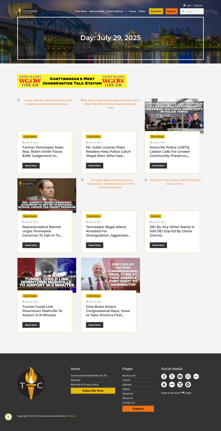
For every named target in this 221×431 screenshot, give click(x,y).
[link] (8, 416)
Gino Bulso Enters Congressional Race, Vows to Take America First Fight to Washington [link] (108, 313)
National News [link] (96, 11)
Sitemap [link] (71, 415)
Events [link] (132, 11)
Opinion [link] (155, 216)
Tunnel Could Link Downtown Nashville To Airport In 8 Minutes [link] (42, 311)
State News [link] (81, 11)
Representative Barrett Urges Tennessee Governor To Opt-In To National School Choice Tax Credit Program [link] (41, 235)
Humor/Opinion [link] (115, 11)
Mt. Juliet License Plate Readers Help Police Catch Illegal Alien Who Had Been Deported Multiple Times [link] (108, 155)
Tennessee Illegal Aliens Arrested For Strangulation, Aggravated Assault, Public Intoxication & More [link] (108, 235)
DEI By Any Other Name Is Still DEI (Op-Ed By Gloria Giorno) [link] (172, 231)
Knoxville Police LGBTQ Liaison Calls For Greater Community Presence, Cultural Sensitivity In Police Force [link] (170, 155)
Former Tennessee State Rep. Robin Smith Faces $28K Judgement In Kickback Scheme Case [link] (43, 153)
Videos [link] (141, 11)
